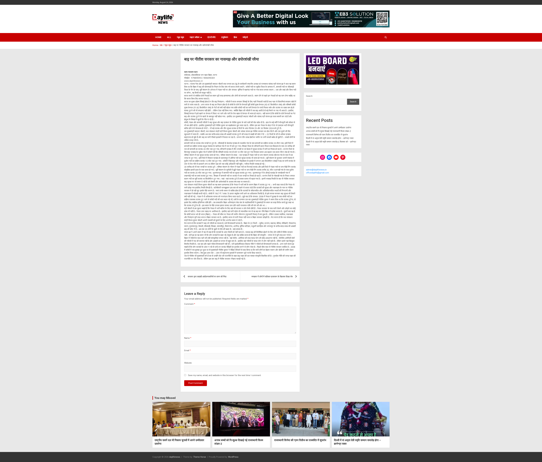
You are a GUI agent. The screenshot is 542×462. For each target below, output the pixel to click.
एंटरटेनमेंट (211, 37)
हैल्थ (235, 37)
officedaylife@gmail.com (317, 172)
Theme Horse (199, 457)
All (169, 37)
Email (187, 350)
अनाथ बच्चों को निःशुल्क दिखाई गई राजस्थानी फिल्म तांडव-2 (328, 131)
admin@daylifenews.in (316, 169)
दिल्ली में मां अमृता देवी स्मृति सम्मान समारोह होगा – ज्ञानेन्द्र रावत (329, 138)
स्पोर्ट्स (245, 37)
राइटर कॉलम (194, 37)
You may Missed (165, 398)
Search (309, 96)
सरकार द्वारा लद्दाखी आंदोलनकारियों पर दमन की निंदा (207, 276)
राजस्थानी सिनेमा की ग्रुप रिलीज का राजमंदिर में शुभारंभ (327, 134)
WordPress (233, 457)
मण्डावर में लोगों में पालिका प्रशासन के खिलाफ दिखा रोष (272, 276)
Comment (189, 304)
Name (187, 338)
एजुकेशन (224, 37)
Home (158, 37)
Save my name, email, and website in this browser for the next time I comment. (224, 375)
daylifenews (174, 457)
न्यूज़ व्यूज (180, 37)
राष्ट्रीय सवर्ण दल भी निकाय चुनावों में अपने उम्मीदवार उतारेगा (328, 127)
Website (188, 363)
